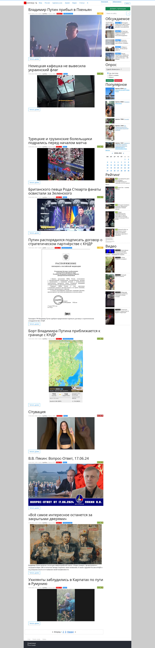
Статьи (81, 3)
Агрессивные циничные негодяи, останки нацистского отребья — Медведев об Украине (116, 252)
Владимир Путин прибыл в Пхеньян (60, 9)
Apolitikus (44, 13)
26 (114, 170)
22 (125, 168)
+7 (100, 462)
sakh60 (44, 248)
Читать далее (34, 59)
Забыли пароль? (117, 1)
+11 (100, 587)
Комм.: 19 (57, 248)
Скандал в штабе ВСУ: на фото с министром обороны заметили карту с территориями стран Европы (117, 146)
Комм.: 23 (58, 197)
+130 (100, 13)
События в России (67, 248)
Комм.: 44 (58, 462)
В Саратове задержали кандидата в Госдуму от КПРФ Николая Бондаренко (121, 33)
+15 (100, 146)
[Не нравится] (102, 13)
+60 (100, 338)
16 (128, 165)
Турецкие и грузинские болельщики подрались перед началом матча (60, 140)
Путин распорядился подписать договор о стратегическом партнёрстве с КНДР (65, 241)
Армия (67, 3)
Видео (74, 3)
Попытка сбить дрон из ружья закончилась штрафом (121, 41)
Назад (70, 632)
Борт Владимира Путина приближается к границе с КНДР (64, 332)
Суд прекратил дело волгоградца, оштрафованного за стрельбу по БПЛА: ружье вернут (117, 181)
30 (128, 170)
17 (107, 168)
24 (107, 170)
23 (128, 168)
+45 (100, 73)
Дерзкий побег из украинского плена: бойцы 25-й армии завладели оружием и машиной (121, 232)
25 (111, 170)
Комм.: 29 (59, 74)
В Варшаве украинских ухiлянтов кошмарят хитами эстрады (121, 294)
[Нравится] (98, 13)
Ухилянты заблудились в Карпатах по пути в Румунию (65, 581)
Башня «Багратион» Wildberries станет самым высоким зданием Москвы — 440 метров (122, 56)
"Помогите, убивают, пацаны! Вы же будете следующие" (122, 311)
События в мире (68, 13)
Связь (44, 639)
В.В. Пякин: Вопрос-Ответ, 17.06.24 (58, 458)
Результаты (118, 80)
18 (111, 168)
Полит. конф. (36, 639)
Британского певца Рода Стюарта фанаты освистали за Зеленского (64, 191)
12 (114, 165)
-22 (100, 415)
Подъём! (126, 119)
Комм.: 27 (59, 416)
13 (118, 165)
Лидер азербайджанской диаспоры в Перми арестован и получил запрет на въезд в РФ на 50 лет (122, 215)
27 (118, 170)
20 (118, 168)
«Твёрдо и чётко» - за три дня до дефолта (121, 48)
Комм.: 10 (58, 147)
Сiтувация (37, 411)
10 (107, 165)
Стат (29, 639)
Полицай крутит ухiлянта (120, 275)
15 (125, 165)
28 (121, 170)
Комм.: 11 (58, 339)
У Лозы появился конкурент (121, 258)
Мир (40, 3)
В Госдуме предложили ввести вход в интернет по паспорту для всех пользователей (122, 25)
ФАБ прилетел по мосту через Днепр (122, 90)
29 (125, 170)
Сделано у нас (57, 3)
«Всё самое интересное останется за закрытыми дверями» (60, 516)
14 (121, 165)
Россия (47, 3)
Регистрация (104, 1)
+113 (100, 247)
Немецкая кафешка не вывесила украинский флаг (57, 67)
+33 (100, 197)
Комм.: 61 (59, 13)
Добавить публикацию (118, 9)
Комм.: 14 (58, 587)
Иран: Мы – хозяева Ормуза (122, 188)
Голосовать (110, 80)
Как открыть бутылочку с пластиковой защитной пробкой (121, 128)
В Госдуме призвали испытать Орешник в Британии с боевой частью (122, 207)
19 (114, 168)
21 (121, 168)
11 (111, 165)
